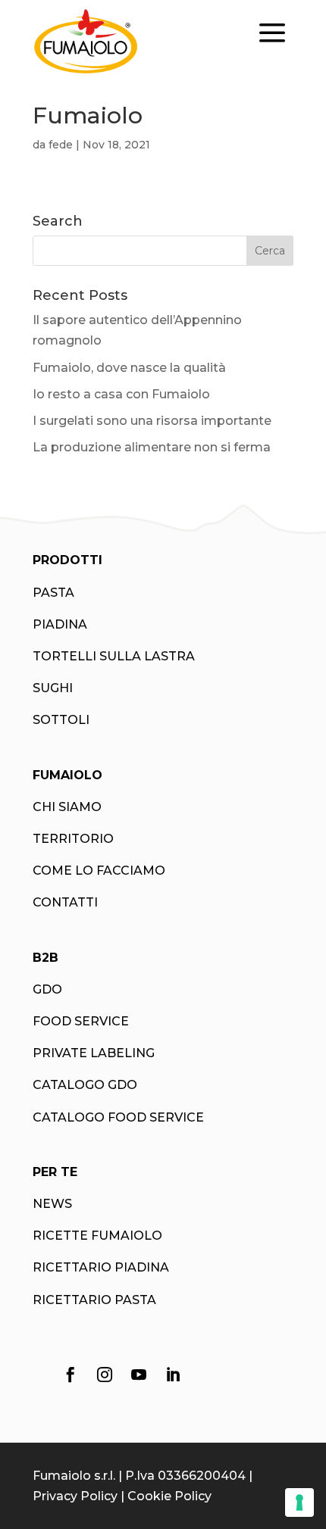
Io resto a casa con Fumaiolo (121, 394)
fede (61, 144)
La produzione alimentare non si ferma (152, 447)
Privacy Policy (75, 1496)
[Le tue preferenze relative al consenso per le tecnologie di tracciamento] (299, 1502)
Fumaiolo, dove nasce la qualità (129, 367)
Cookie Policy (169, 1496)
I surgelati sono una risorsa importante (152, 420)
